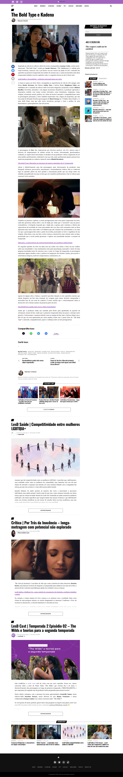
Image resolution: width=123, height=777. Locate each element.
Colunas (59, 6)
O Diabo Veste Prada (54, 353)
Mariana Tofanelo (23, 21)
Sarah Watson (66, 353)
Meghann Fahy (71, 351)
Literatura (51, 6)
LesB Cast (70, 6)
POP (65, 6)
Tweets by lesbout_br (91, 74)
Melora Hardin (23, 353)
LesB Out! (20, 636)
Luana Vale (21, 434)
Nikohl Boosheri (42, 353)
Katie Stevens (56, 351)
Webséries (42, 6)
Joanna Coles (46, 351)
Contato (86, 6)
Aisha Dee (31, 351)
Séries (35, 6)
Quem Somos (79, 6)
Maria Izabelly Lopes (23, 532)
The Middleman (32, 354)
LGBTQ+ (63, 351)
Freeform (38, 351)
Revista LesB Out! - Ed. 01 (92, 68)
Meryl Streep (32, 353)
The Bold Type (23, 354)
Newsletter (88, 767)
